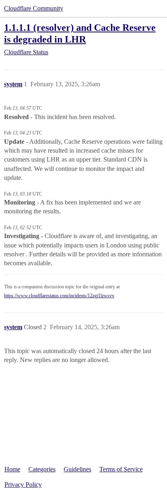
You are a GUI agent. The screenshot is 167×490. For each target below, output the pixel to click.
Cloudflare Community (33, 8)
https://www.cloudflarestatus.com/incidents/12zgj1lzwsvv (59, 295)
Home (12, 469)
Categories (42, 469)
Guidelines (77, 469)
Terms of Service (121, 469)
